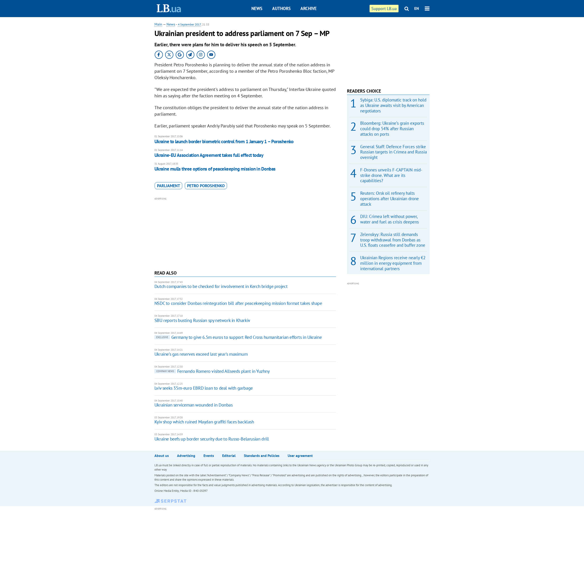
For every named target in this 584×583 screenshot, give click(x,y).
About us (161, 455)
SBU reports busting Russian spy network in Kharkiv (202, 320)
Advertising (186, 455)
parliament (168, 185)
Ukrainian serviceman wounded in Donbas (193, 405)
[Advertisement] (245, 233)
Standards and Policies (261, 455)
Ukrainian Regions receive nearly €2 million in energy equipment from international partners (392, 263)
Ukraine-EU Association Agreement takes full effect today (208, 155)
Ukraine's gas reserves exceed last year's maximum (201, 354)
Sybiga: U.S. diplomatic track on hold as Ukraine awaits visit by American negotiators (393, 105)
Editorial (229, 455)
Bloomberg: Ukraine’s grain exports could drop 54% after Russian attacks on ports (392, 128)
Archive (308, 8)
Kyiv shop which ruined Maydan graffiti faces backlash (204, 422)
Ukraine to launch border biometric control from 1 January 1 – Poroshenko (224, 141)
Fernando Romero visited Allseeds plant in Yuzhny (213, 371)
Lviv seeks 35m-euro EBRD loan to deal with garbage (203, 388)
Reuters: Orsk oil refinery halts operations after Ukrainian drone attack (389, 198)
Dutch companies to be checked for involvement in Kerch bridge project (220, 286)
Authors (281, 8)
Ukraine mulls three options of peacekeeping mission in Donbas (215, 169)
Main (158, 24)
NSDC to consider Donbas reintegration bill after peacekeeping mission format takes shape (238, 303)
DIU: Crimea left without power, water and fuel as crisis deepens (389, 219)
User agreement (300, 455)
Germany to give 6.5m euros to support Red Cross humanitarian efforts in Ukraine (239, 337)
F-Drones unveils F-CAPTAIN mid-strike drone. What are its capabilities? (391, 175)
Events (208, 455)
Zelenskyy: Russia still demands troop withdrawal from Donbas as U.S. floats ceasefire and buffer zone (392, 240)
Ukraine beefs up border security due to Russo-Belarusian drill (211, 439)
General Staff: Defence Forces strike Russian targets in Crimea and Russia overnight (393, 152)
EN (416, 8)
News (256, 8)
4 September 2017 (189, 24)
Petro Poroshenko (206, 185)
